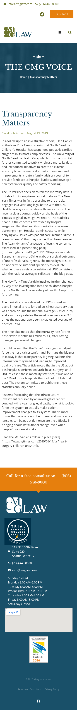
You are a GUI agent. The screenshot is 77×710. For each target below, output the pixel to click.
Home (23, 77)
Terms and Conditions (29, 689)
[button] (60, 32)
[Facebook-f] (38, 701)
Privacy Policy (52, 689)
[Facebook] (42, 14)
